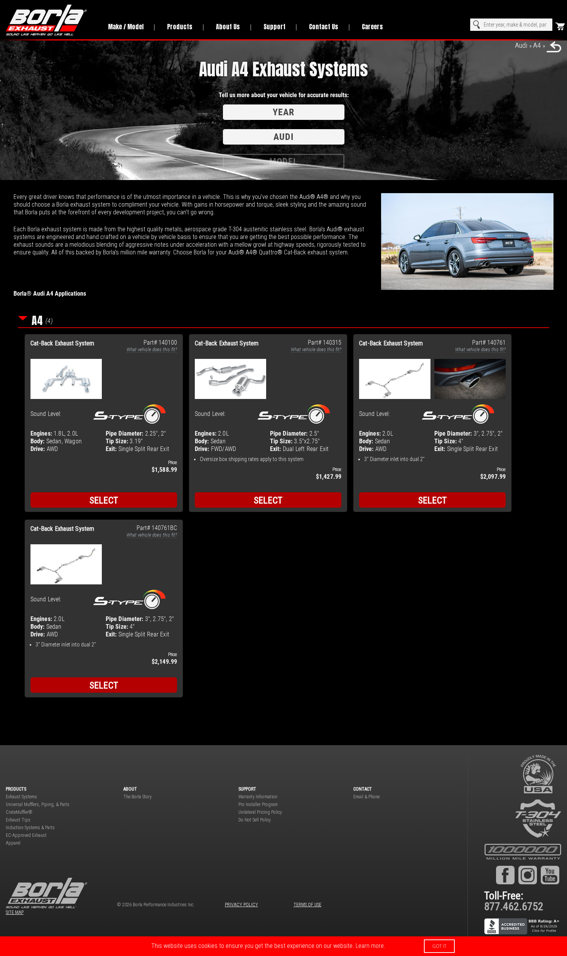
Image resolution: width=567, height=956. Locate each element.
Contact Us (323, 26)
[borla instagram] (527, 874)
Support (274, 26)
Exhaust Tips (18, 820)
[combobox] (511, 25)
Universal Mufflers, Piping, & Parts (37, 804)
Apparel (13, 843)
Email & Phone (366, 796)
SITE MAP (15, 912)
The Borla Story (137, 796)
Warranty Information (257, 796)
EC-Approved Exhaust (26, 835)
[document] (283, 946)
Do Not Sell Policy (254, 820)
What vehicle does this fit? (152, 349)
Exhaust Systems (21, 796)
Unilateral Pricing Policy (260, 812)
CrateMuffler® (19, 812)
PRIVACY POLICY (241, 904)
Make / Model (125, 26)
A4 (537, 45)
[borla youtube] (550, 874)
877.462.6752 (513, 906)
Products (179, 26)
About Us (228, 26)
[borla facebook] (505, 874)
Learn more (370, 945)
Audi (521, 45)
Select (103, 500)
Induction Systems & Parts (30, 827)
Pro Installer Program (258, 804)
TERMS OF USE (307, 904)
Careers (372, 26)
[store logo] (50, 20)
